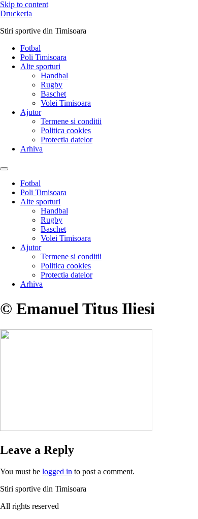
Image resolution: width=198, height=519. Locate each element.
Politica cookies (66, 130)
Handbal (54, 75)
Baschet (53, 93)
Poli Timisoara (43, 57)
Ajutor (30, 112)
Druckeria (16, 13)
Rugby (51, 84)
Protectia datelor (66, 139)
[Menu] (4, 168)
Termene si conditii (71, 121)
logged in (57, 471)
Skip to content (24, 4)
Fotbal (30, 48)
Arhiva (31, 148)
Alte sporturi (40, 66)
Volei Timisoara (66, 103)
